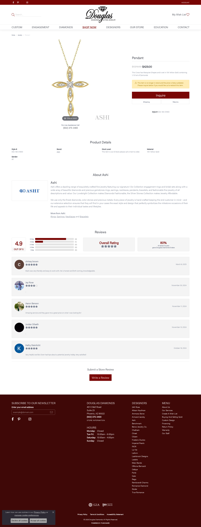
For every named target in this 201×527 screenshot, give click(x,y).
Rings (53, 216)
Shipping (146, 102)
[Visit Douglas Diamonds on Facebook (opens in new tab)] (13, 2)
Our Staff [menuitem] (165, 433)
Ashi (58, 152)
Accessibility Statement (115, 514)
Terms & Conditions (97, 514)
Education (161, 27)
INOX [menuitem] (134, 446)
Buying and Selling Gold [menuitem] (172, 416)
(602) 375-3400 (70, 127)
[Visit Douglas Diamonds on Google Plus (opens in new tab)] (22, 2)
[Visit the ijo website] (107, 504)
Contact (183, 27)
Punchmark (105, 523)
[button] (185, 2)
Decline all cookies (19, 520)
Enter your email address (23, 407)
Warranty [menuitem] (166, 430)
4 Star (32, 241)
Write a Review (100, 377)
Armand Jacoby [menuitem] (138, 416)
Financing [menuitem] (166, 423)
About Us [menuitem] (166, 407)
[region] (70, 81)
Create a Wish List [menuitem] (169, 413)
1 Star (32, 250)
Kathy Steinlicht (32, 345)
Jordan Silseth (32, 324)
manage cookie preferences (26, 515)
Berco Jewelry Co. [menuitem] (139, 426)
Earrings (61, 216)
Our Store (137, 27)
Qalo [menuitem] (134, 476)
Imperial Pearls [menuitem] (138, 443)
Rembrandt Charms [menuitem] (140, 482)
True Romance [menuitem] (138, 492)
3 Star (32, 244)
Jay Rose (29, 282)
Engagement (40, 27)
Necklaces (70, 216)
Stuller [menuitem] (134, 489)
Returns (175, 102)
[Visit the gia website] (94, 504)
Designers (113, 27)
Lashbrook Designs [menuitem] (140, 456)
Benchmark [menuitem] (137, 423)
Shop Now (89, 27)
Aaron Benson (32, 303)
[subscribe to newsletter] (51, 412)
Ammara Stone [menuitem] (138, 413)
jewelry (20, 35)
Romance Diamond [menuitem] (140, 485)
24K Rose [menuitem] (136, 407)
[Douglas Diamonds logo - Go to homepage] (100, 14)
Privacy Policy (82, 514)
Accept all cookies (38, 520)
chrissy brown (31, 261)
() (76, 239)
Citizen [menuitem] (134, 436)
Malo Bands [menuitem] (137, 462)
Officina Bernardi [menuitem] (139, 466)
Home (13, 35)
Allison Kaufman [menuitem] (138, 410)
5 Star (32, 239)
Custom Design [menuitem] (168, 420)
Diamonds (66, 27)
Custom (17, 27)
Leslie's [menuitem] (135, 459)
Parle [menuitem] (134, 472)
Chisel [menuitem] (134, 433)
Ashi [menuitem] (134, 420)
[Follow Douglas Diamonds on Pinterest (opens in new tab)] (18, 2)
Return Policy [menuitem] (167, 426)
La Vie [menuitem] (134, 449)
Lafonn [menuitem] (135, 453)
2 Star (32, 247)
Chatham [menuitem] (135, 430)
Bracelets (84, 216)
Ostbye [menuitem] (135, 469)
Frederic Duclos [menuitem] (138, 439)
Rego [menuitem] (134, 479)
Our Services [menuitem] (167, 410)
